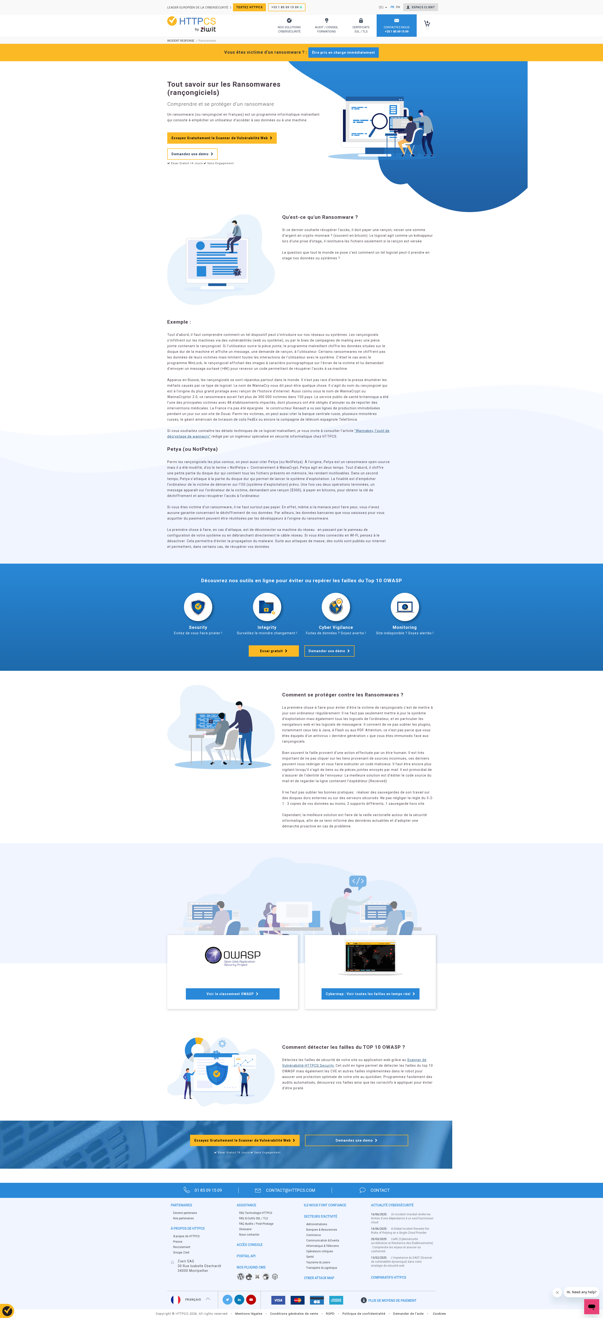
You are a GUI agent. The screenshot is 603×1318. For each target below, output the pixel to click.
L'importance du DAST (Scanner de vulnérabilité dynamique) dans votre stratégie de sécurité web (401, 1261)
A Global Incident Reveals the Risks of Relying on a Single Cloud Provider (400, 1230)
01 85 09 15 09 (208, 1190)
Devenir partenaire (185, 1213)
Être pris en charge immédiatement (343, 52)
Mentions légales (248, 1313)
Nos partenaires (183, 1218)
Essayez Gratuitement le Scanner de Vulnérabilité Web (220, 138)
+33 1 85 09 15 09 (285, 7)
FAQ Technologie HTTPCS (255, 1213)
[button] (289, 25)
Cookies (439, 1313)
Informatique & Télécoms (322, 1246)
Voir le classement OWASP (231, 994)
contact (380, 1190)
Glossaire (245, 1229)
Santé (310, 1256)
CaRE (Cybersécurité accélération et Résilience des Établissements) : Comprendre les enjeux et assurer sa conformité (402, 1245)
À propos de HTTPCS (186, 1236)
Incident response (180, 40)
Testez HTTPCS (249, 7)
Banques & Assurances (321, 1229)
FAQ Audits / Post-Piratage (256, 1223)
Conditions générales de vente (294, 1313)
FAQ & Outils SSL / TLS (253, 1218)
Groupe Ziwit (181, 1252)
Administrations (316, 1224)
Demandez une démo (190, 154)
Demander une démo (327, 651)
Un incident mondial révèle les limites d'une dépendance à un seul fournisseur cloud (402, 1218)
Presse (177, 1241)
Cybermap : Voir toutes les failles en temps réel (369, 994)
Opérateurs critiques (319, 1251)
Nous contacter (249, 1234)
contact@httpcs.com (290, 1190)
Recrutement (181, 1247)
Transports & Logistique (321, 1267)
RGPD (330, 1313)
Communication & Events (322, 1240)
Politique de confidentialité (363, 1313)
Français (193, 1299)
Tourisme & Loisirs (318, 1262)
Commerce (313, 1235)
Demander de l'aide (408, 1313)
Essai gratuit (272, 651)
